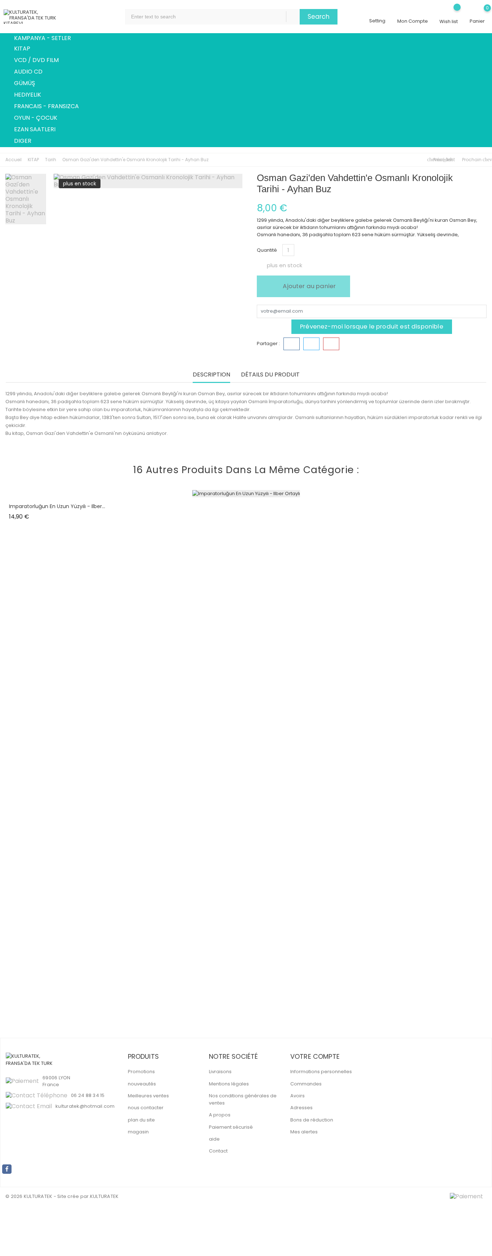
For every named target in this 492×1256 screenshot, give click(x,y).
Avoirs (297, 1095)
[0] (477, 13)
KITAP (26, 49)
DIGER (27, 141)
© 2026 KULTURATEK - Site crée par (47, 1196)
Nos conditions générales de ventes (243, 1099)
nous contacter (146, 1107)
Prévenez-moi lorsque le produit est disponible (371, 326)
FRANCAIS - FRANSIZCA (50, 106)
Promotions (141, 1071)
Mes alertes (304, 1131)
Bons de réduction (311, 1119)
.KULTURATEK (104, 1196)
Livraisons (220, 1071)
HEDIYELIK (31, 95)
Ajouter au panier (308, 286)
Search (319, 16)
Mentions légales (229, 1083)
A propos (220, 1114)
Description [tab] (211, 375)
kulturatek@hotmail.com (85, 1106)
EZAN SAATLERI (39, 130)
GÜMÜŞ (28, 83)
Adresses (301, 1107)
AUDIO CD (32, 72)
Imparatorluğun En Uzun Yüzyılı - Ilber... (57, 506)
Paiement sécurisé (231, 1127)
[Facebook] (7, 1169)
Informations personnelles (321, 1071)
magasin (138, 1131)
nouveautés (142, 1083)
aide (214, 1139)
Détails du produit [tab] (270, 375)
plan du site (141, 1119)
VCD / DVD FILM (40, 60)
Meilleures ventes (148, 1095)
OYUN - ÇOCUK (40, 118)
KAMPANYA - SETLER (42, 38)
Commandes (306, 1083)
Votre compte (315, 1056)
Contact (218, 1150)
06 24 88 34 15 (88, 1095)
